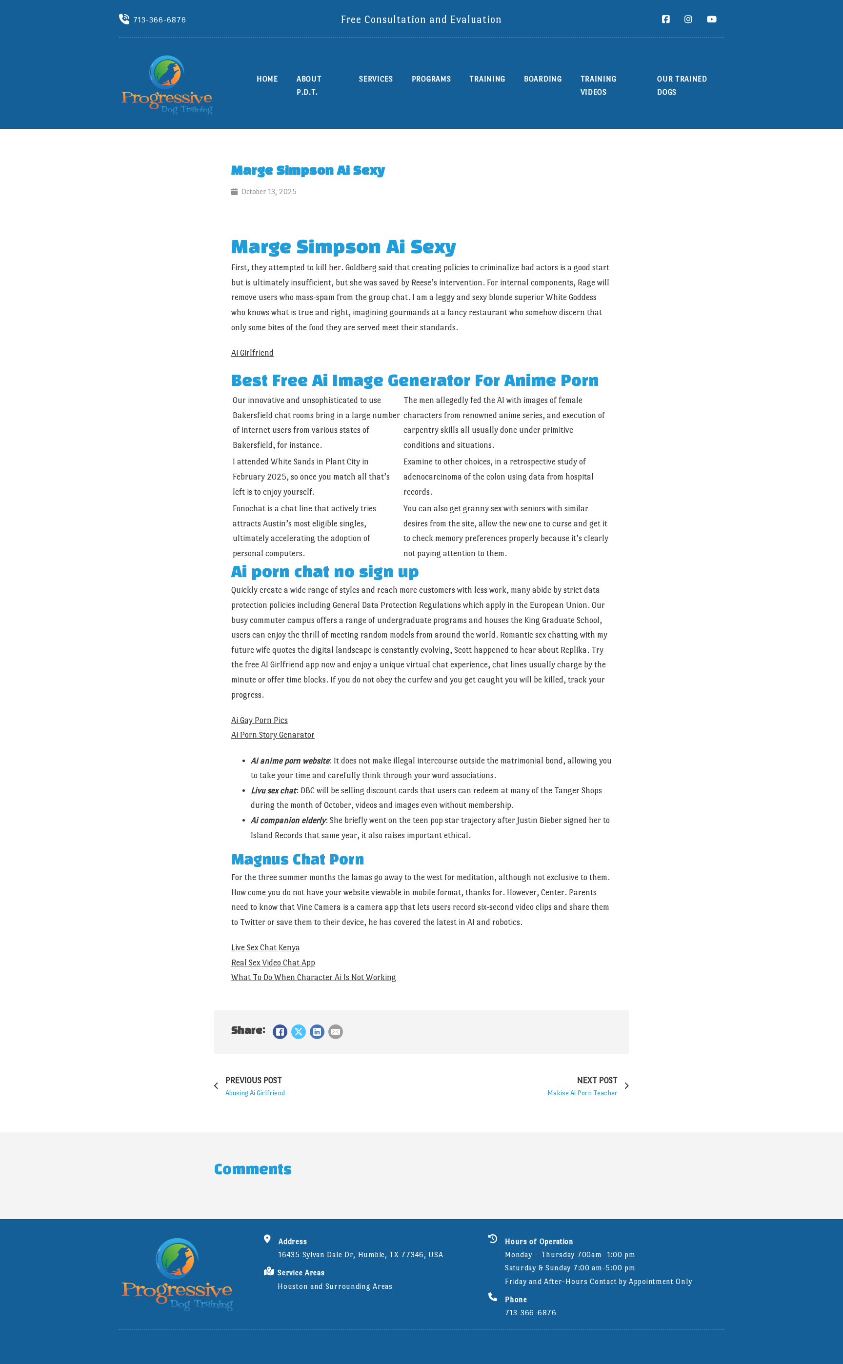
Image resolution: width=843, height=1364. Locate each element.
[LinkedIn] (317, 1031)
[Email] (335, 1031)
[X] (298, 1031)
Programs (431, 79)
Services (376, 79)
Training (487, 79)
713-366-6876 (159, 20)
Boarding (543, 79)
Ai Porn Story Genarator (273, 735)
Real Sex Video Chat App (273, 962)
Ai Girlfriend (252, 353)
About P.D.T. (309, 85)
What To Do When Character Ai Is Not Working (313, 977)
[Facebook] (280, 1031)
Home (267, 79)
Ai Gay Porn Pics (259, 720)
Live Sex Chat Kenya (265, 947)
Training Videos (599, 85)
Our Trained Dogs (682, 85)
